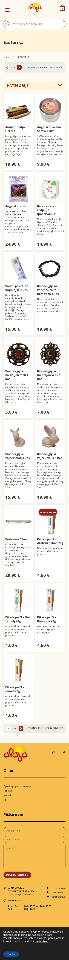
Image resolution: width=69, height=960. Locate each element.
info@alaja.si (58, 896)
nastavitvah (41, 941)
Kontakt (8, 795)
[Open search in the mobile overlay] (34, 24)
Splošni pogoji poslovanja (17, 786)
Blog (6, 800)
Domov (7, 57)
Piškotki (8, 790)
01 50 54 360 (58, 888)
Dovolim (11, 954)
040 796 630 (58, 892)
